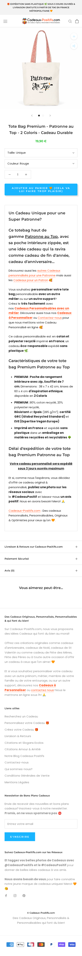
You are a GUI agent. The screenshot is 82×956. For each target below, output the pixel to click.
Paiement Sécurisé (17, 558)
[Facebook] (6, 895)
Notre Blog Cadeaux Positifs (24, 756)
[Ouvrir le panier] (77, 21)
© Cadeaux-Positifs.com (41, 912)
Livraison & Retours (18, 736)
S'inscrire (20, 836)
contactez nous (42, 690)
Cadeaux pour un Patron (30, 280)
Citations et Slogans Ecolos (24, 743)
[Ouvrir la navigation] (5, 21)
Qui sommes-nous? (18, 769)
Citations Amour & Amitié (23, 749)
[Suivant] (50, 115)
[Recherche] (70, 21)
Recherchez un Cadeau (21, 716)
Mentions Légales (17, 782)
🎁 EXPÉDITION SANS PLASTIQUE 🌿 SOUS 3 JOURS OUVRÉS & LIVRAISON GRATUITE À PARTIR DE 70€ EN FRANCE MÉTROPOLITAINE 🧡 (41, 7)
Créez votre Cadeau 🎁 (21, 730)
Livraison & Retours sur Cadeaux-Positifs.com (34, 546)
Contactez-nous (50, 318)
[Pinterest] (24, 895)
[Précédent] (31, 115)
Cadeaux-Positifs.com (24, 511)
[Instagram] (15, 895)
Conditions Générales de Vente (27, 776)
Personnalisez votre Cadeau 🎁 (27, 723)
